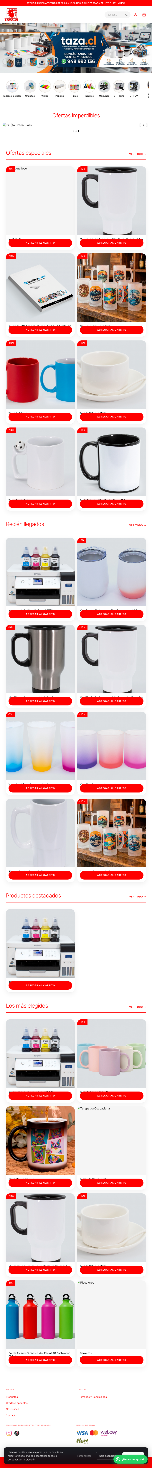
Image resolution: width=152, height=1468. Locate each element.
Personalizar (84, 1455)
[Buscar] (126, 14)
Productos (12, 1396)
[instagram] (9, 1433)
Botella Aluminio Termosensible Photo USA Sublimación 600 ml (39, 1355)
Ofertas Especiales (17, 1402)
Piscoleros (86, 1353)
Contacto (11, 1415)
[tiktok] (17, 1433)
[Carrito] (144, 14)
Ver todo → (137, 153)
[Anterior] (8, 125)
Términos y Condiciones (93, 1396)
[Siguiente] (143, 125)
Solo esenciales (108, 1455)
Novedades (12, 1409)
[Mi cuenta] (135, 14)
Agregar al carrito (40, 242)
